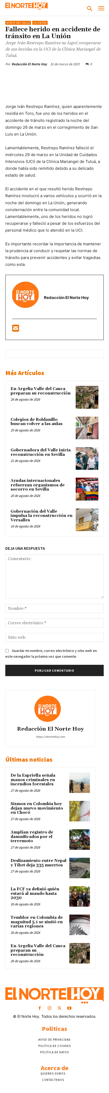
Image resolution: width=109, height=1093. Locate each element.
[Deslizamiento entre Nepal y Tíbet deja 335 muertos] (79, 868)
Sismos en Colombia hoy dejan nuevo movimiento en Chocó (37, 808)
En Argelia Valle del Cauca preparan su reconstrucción (41, 391)
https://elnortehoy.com (50, 736)
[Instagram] (49, 1008)
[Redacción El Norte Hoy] (50, 709)
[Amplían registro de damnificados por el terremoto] (79, 839)
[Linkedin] (76, 76)
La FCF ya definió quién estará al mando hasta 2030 (35, 893)
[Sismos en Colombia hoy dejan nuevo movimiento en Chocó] (79, 811)
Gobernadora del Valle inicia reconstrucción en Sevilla (41, 452)
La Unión (40, 22)
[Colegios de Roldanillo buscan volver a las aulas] (87, 428)
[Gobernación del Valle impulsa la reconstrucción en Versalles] (87, 519)
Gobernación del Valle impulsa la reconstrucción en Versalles (41, 516)
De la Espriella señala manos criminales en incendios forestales (33, 780)
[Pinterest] (51, 76)
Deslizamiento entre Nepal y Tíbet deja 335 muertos (38, 863)
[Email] (88, 76)
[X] (39, 76)
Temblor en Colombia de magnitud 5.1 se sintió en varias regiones (37, 922)
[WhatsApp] (63, 76)
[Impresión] (100, 76)
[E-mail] (15, 329)
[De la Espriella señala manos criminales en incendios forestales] (79, 782)
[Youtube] (69, 1008)
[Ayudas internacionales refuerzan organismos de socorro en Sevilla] (87, 489)
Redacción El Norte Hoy (29, 64)
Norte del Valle (18, 22)
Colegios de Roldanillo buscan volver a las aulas (36, 422)
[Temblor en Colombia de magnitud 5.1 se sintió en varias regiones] (79, 925)
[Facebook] (27, 76)
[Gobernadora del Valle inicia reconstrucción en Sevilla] (87, 458)
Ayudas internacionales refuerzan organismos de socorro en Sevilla (38, 485)
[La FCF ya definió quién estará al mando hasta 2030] (79, 896)
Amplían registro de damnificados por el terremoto (32, 837)
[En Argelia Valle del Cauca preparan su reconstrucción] (87, 397)
